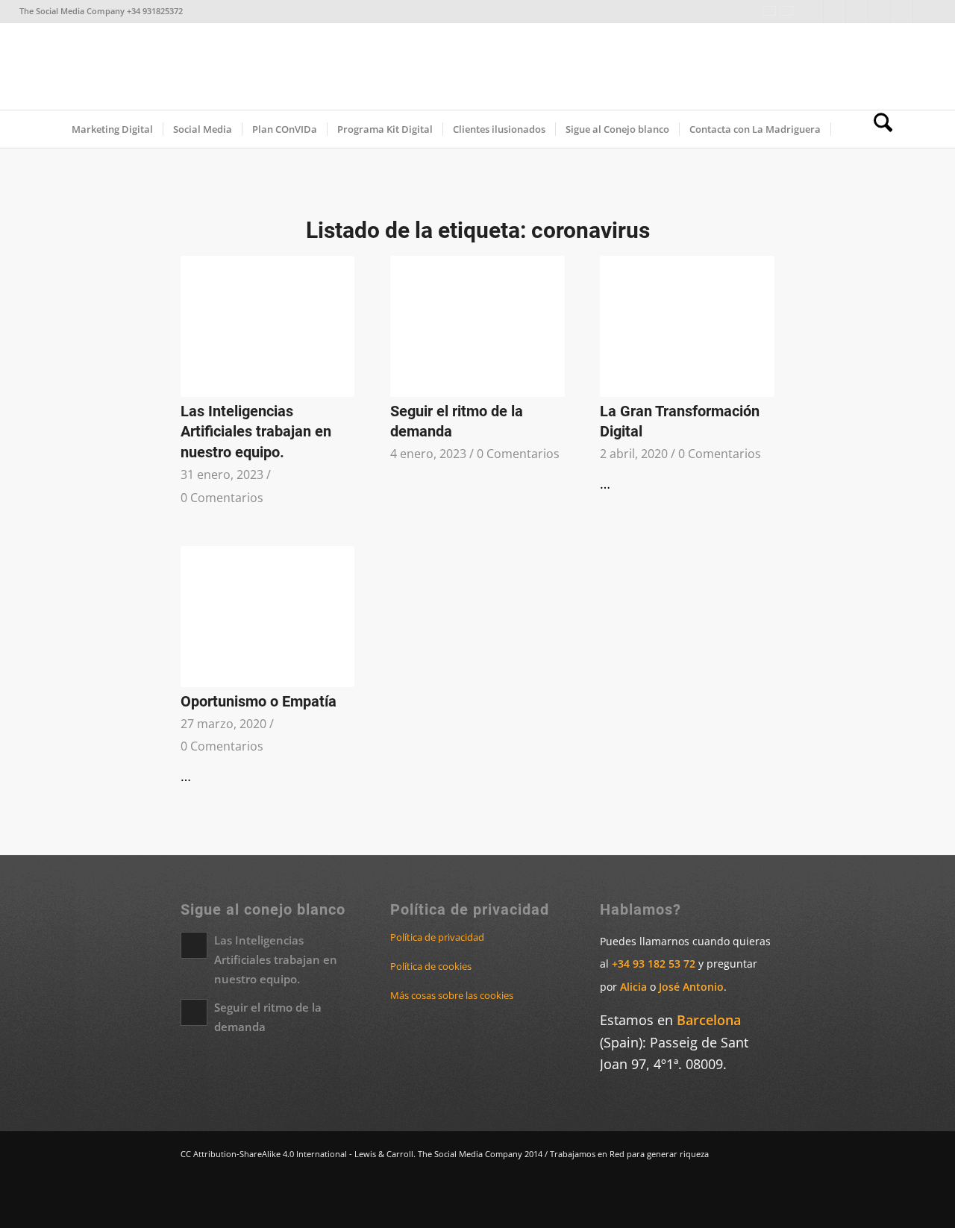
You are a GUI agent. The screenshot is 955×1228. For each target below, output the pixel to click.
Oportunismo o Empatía (258, 701)
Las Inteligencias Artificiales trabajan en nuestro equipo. (256, 432)
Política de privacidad (437, 937)
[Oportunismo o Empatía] (267, 616)
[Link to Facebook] (834, 11)
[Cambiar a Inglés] (847, 129)
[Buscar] (878, 129)
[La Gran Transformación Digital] (687, 326)
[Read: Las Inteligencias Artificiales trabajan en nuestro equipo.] (194, 945)
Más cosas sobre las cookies (451, 995)
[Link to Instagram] (879, 11)
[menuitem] (112, 129)
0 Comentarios (222, 497)
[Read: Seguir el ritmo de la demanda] (194, 1012)
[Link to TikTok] (901, 11)
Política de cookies (431, 966)
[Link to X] (857, 11)
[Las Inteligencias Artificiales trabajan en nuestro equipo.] (267, 326)
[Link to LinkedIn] (812, 11)
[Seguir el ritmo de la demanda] (477, 326)
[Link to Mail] (924, 11)
